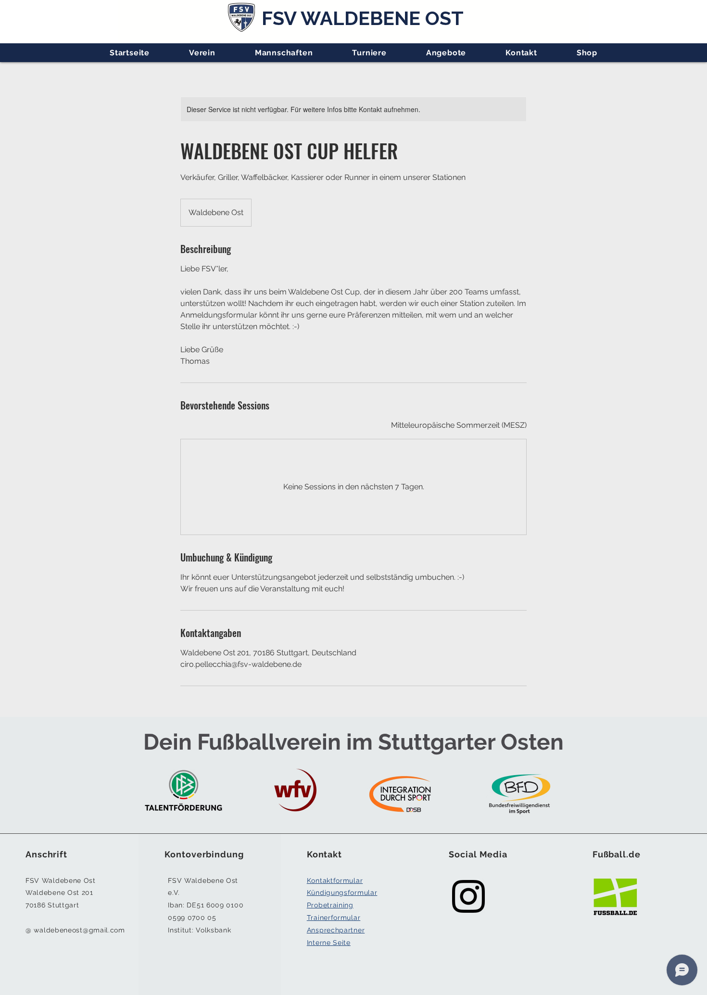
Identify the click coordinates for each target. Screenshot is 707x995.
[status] (459, 425)
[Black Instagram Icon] (468, 896)
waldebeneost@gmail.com (79, 930)
